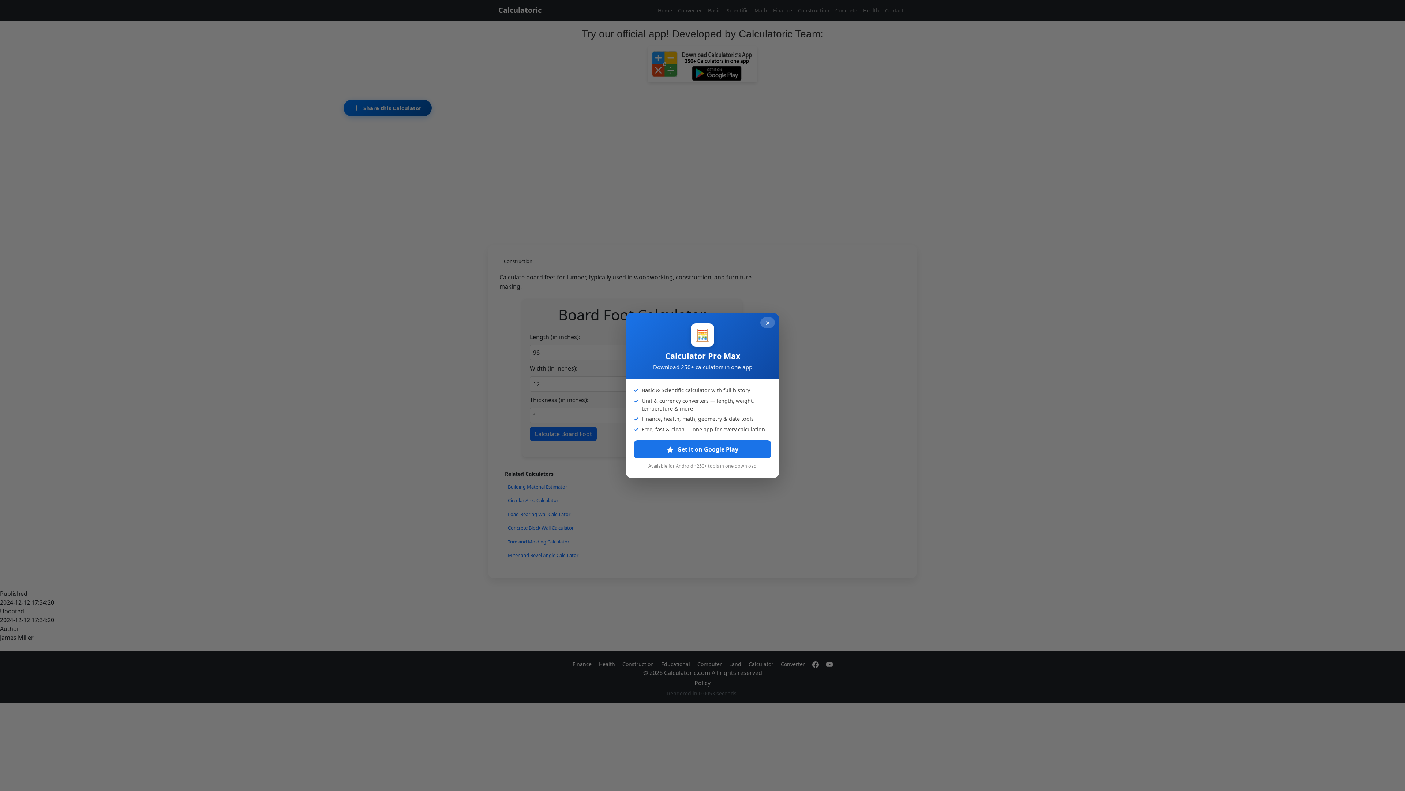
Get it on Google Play (707, 449)
